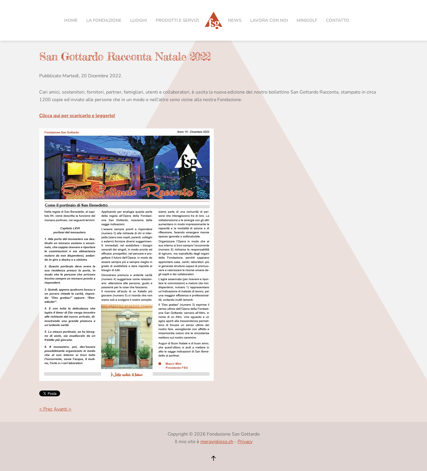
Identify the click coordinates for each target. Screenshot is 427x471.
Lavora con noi (269, 20)
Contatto (337, 20)
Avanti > (62, 409)
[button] (213, 458)
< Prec (46, 409)
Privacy (245, 441)
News (234, 20)
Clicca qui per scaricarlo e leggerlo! (77, 115)
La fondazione (103, 20)
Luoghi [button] (138, 20)
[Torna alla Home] (213, 20)
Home (71, 20)
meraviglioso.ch (216, 441)
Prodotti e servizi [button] (177, 20)
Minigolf (307, 20)
